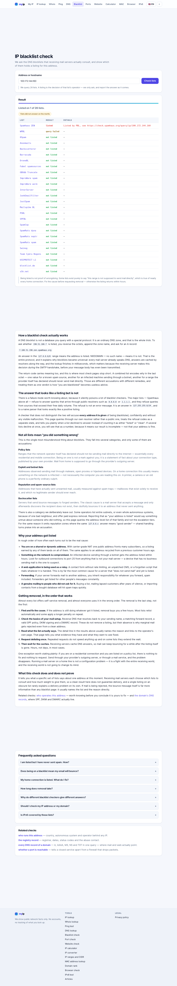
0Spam (23, 137)
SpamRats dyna (28, 230)
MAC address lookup (75, 961)
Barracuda (25, 154)
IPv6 (141, 4)
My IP (30, 4)
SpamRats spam (28, 242)
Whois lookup (71, 921)
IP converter (71, 952)
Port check (70, 939)
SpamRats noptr (28, 236)
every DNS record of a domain (34, 845)
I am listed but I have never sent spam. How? (45, 762)
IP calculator (71, 948)
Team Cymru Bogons (30, 254)
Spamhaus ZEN (27, 125)
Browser (131, 4)
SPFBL (23, 219)
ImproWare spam (28, 178)
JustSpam (25, 201)
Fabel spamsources (30, 166)
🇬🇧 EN (151, 4)
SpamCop (24, 225)
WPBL (22, 131)
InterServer (27, 190)
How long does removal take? (37, 788)
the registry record (28, 840)
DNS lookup (71, 930)
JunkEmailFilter (29, 195)
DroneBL (24, 160)
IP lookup (41, 4)
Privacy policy (122, 917)
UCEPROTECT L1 (28, 260)
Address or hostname (30, 75)
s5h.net (24, 271)
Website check (72, 943)
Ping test (69, 926)
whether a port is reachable (33, 849)
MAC (121, 4)
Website (98, 4)
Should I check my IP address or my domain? (45, 806)
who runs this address (30, 835)
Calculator (111, 4)
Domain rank (71, 966)
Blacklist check (72, 935)
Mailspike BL (27, 207)
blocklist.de (27, 265)
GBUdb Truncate (28, 172)
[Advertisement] (88, 31)
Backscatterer (28, 149)
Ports (88, 4)
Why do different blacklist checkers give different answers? (53, 797)
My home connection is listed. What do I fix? (45, 779)
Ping (60, 4)
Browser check (72, 970)
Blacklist (78, 4)
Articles (69, 979)
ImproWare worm (28, 184)
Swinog (23, 248)
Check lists (150, 80)
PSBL (22, 213)
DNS (68, 4)
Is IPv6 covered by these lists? (37, 815)
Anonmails (25, 143)
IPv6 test (69, 974)
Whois (52, 4)
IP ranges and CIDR (74, 957)
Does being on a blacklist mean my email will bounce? (50, 771)
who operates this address (51, 695)
